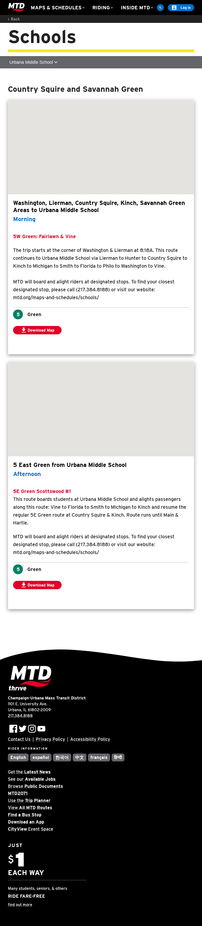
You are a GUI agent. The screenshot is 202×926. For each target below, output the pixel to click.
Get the (29, 771)
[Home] (16, 7)
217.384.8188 (20, 715)
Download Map (41, 330)
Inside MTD (137, 8)
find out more (20, 904)
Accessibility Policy (90, 739)
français (99, 757)
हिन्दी (118, 757)
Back (15, 19)
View (30, 807)
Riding (103, 8)
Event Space (30, 829)
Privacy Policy (50, 739)
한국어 (62, 757)
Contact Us (19, 739)
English (18, 757)
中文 (79, 757)
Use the (29, 800)
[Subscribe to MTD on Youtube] (41, 729)
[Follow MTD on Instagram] (32, 729)
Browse (35, 786)
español (41, 757)
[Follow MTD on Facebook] (13, 729)
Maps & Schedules (58, 8)
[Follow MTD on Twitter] (23, 729)
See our (32, 779)
